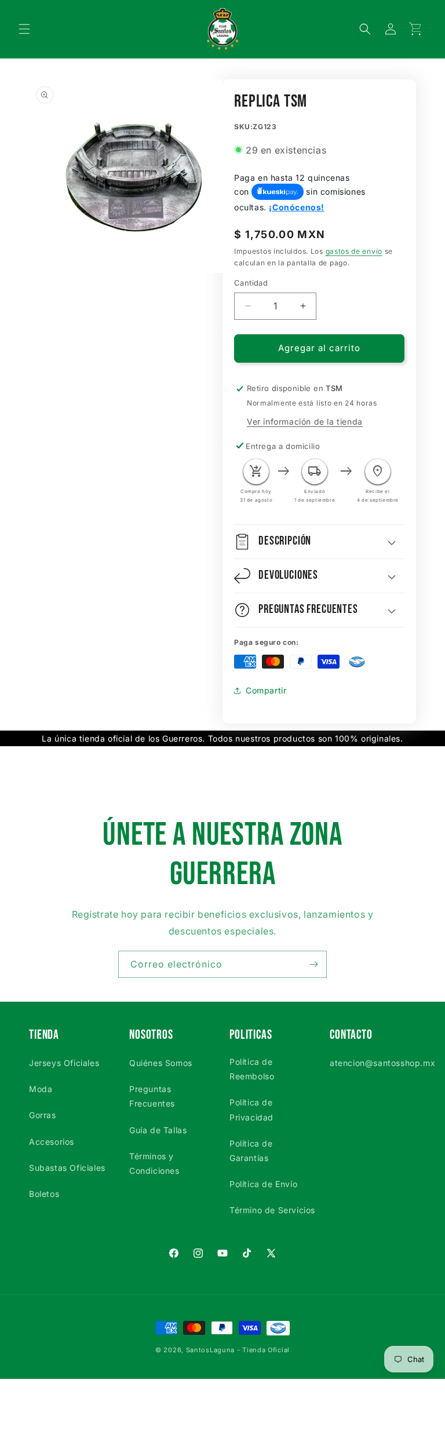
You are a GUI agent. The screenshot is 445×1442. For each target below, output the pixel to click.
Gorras (42, 1115)
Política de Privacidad (251, 1109)
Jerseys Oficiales (64, 1063)
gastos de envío (354, 251)
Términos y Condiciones (154, 1163)
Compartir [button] (266, 690)
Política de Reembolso (251, 1069)
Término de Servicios (272, 1210)
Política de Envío (263, 1184)
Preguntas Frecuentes (152, 1096)
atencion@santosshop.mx (382, 1063)
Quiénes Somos (160, 1063)
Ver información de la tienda (305, 421)
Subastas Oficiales (67, 1168)
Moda (40, 1089)
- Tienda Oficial (263, 1350)
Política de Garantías (251, 1150)
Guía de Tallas (158, 1130)
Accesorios (51, 1142)
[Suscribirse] (313, 964)
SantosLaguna (210, 1350)
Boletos (44, 1194)
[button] (24, 29)
